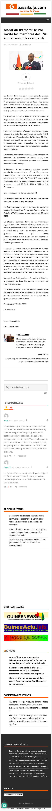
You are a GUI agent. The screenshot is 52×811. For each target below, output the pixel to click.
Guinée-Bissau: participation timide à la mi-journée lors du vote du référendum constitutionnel (27, 542)
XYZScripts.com (39, 809)
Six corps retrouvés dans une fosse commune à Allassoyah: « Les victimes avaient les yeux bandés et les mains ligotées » (27, 754)
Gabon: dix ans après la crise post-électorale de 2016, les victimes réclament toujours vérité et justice (26, 670)
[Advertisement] (39, 14)
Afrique (10, 650)
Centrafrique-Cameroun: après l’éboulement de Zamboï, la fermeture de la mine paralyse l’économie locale (27, 660)
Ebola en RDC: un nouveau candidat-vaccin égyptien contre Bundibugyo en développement (27, 681)
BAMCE (7, 467)
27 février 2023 (12, 44)
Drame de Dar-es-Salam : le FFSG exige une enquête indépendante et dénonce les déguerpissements (28, 532)
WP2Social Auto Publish (15, 809)
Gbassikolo (26, 44)
